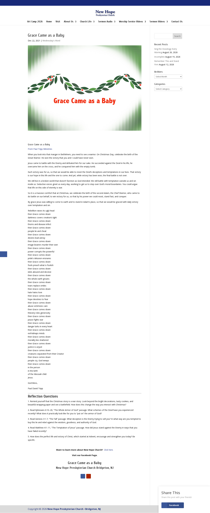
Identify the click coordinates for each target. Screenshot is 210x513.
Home (49, 22)
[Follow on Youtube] (88, 476)
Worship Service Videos (131, 22)
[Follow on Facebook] (83, 476)
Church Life (86, 22)
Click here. (108, 449)
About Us (68, 22)
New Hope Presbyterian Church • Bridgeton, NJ (74, 509)
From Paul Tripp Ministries (40, 149)
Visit (58, 22)
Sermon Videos (157, 22)
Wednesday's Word (51, 40)
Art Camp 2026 (35, 22)
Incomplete (159, 56)
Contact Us (177, 22)
